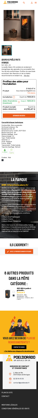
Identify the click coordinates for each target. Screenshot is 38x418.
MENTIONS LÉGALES (9, 405)
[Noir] (14, 295)
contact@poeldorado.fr (21, 383)
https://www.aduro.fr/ (17, 185)
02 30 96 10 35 (18, 379)
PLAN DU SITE (7, 393)
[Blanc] (14, 292)
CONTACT (5, 396)
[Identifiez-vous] (32, 3)
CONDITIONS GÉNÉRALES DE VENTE (15, 409)
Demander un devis (19, 116)
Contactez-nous (19, 347)
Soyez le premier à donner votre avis (19, 252)
